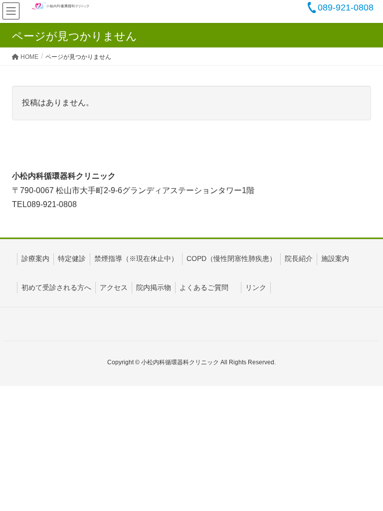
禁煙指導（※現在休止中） (136, 258)
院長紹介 (299, 258)
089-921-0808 (346, 7)
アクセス (114, 287)
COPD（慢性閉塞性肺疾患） (231, 258)
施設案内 (335, 258)
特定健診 (72, 258)
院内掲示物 (153, 287)
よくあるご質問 (204, 287)
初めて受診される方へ (56, 287)
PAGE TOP (364, 487)
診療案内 (35, 258)
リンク (255, 287)
